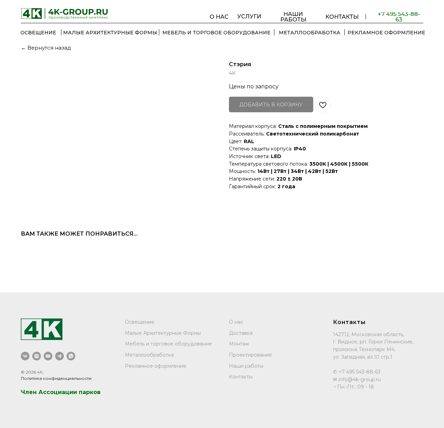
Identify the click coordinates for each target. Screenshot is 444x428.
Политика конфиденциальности (56, 378)
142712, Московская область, (368, 334)
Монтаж (239, 344)
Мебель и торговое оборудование (168, 344)
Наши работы (246, 366)
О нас (236, 322)
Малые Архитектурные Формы (163, 333)
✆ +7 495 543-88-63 (357, 372)
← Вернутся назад (46, 47)
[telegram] (59, 356)
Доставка (241, 333)
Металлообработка (149, 355)
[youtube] (48, 356)
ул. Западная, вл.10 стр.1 (362, 357)
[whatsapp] (71, 356)
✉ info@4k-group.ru (357, 379)
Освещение (139, 322)
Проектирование (250, 355)
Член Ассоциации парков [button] (61, 392)
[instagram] (36, 356)
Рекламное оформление (155, 366)
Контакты (241, 377)
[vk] (25, 356)
